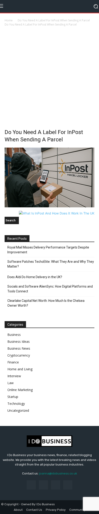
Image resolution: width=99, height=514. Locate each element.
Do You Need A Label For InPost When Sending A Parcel (54, 20)
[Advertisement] (49, 78)
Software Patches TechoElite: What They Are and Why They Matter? (50, 264)
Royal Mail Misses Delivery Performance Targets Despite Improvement (48, 250)
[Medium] (55, 484)
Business (14, 334)
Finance (13, 362)
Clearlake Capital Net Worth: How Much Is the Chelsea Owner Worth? (45, 303)
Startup (12, 396)
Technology (16, 403)
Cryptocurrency (18, 355)
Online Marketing (20, 390)
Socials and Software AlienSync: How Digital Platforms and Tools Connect (50, 289)
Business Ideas (18, 341)
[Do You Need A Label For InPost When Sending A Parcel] (49, 206)
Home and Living (19, 369)
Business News (18, 348)
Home (9, 20)
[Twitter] (67, 484)
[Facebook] (31, 484)
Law (10, 383)
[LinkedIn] (43, 484)
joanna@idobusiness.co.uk (58, 473)
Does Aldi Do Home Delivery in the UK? (34, 277)
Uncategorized (18, 410)
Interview (14, 376)
